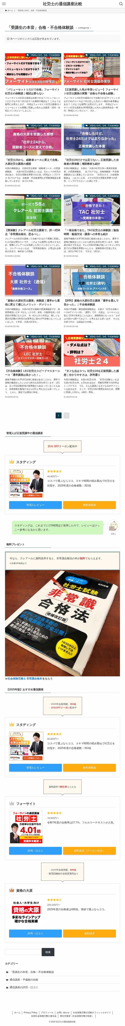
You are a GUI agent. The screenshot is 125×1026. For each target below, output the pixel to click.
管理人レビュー (35, 505)
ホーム (17, 1012)
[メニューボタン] (4, 4)
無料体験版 (89, 505)
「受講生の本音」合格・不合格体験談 (32, 972)
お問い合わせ (63, 1012)
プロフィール (47, 1012)
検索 (48, 952)
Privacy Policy (30, 1012)
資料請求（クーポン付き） (89, 850)
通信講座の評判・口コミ (24, 987)
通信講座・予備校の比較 (24, 979)
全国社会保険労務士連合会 (43, 1016)
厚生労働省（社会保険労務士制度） (77, 1016)
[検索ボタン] (121, 4)
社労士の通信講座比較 (62, 4)
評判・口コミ (35, 850)
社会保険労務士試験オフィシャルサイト (92, 1012)
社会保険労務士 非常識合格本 (25, 678)
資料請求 (89, 933)
